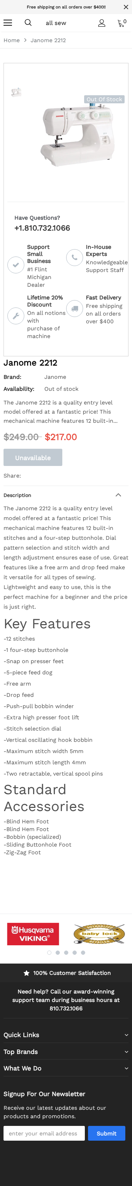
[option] (66, 7)
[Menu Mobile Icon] (8, 23)
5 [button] (83, 953)
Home (12, 40)
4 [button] (75, 953)
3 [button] (66, 953)
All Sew (56, 22)
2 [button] (58, 953)
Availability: (19, 388)
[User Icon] (102, 23)
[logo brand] (33, 934)
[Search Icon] (28, 22)
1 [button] (49, 953)
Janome (55, 377)
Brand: (12, 377)
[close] (126, 7)
